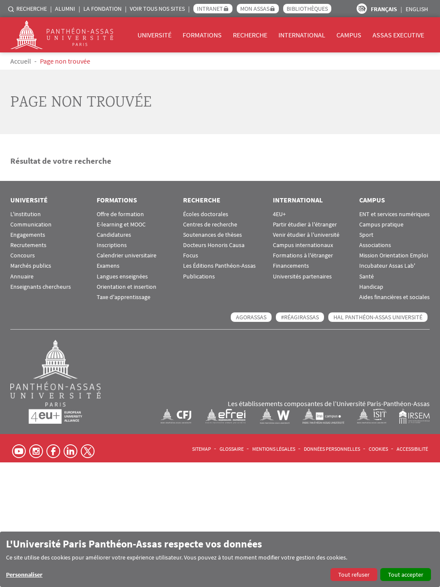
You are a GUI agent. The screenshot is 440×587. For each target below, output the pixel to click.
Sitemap (201, 449)
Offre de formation (120, 214)
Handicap (371, 286)
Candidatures (114, 234)
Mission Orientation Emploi (393, 255)
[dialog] (220, 559)
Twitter (88, 451)
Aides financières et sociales (394, 297)
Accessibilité (412, 449)
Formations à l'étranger (303, 255)
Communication (31, 224)
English (417, 9)
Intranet (210, 9)
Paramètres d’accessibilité (362, 8)
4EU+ (279, 214)
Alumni (65, 8)
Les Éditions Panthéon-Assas (219, 265)
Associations (375, 245)
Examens (108, 265)
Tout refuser (354, 574)
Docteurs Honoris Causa (213, 245)
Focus (190, 255)
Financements (291, 265)
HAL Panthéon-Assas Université (377, 317)
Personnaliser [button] (24, 574)
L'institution (25, 214)
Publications (199, 276)
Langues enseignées (122, 276)
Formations (202, 35)
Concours (22, 255)
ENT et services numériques (394, 214)
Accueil (20, 61)
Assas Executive (398, 35)
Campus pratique (381, 224)
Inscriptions (112, 245)
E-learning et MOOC (121, 224)
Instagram (36, 451)
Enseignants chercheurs (40, 286)
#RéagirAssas (300, 317)
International (301, 35)
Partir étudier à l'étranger (305, 224)
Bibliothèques (307, 9)
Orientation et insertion (126, 286)
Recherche (31, 8)
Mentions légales (273, 449)
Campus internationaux (303, 245)
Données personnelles (332, 449)
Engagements (27, 234)
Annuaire (22, 276)
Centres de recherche (210, 224)
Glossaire (232, 449)
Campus (348, 35)
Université (154, 35)
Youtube (19, 451)
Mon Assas (254, 9)
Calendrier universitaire (126, 255)
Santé (366, 276)
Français (384, 9)
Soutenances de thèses (212, 234)
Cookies (378, 449)
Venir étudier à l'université (306, 234)
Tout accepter (405, 574)
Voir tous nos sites (157, 8)
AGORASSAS (251, 317)
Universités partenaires (302, 276)
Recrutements (28, 245)
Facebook (53, 451)
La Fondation (102, 8)
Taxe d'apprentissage (123, 297)
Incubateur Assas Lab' (387, 265)
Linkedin (70, 451)
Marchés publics (30, 265)
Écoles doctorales (205, 214)
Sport (366, 234)
